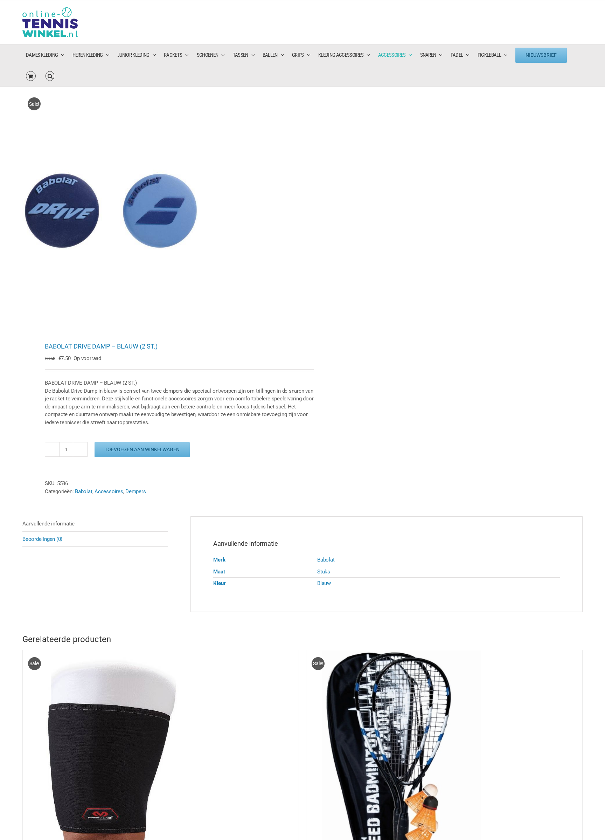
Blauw (324, 583)
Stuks (323, 572)
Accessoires (109, 491)
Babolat (83, 491)
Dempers (135, 491)
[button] (50, 76)
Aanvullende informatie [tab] (48, 524)
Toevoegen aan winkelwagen (142, 449)
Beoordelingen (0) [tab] (42, 539)
